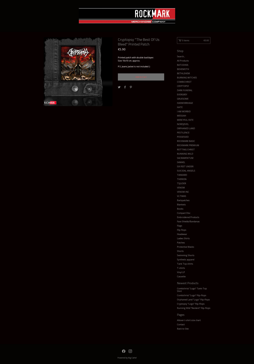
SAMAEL (181, 162)
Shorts (180, 251)
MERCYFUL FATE (185, 119)
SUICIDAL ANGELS (186, 170)
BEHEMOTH (183, 69)
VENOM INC (183, 191)
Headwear (182, 234)
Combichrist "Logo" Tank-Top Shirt (192, 290)
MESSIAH (181, 115)
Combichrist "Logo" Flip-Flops (191, 295)
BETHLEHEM (183, 73)
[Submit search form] (208, 56)
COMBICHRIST (184, 81)
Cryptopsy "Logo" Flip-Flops (191, 303)
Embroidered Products (188, 217)
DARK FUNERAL (184, 90)
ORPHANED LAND (186, 128)
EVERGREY (182, 94)
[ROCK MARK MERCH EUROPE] (127, 16)
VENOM (181, 187)
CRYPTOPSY (183, 86)
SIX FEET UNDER (185, 166)
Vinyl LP (181, 272)
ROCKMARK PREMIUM (188, 145)
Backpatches (183, 200)
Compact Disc (183, 213)
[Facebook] (123, 351)
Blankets (181, 204)
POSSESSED (183, 136)
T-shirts (181, 268)
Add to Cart (141, 76)
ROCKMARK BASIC (186, 141)
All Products (183, 60)
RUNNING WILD (185, 153)
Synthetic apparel (185, 259)
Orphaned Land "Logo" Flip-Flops (193, 299)
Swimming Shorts (185, 255)
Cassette (181, 276)
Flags (179, 225)
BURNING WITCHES (187, 77)
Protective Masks (185, 246)
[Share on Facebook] (125, 87)
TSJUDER (181, 183)
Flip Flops (181, 229)
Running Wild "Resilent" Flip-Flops (193, 308)
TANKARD (182, 174)
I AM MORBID (184, 111)
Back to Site (183, 328)
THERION (182, 179)
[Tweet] (119, 87)
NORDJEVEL (183, 124)
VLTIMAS (181, 196)
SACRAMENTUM (185, 158)
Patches (181, 242)
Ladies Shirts (183, 238)
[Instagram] (130, 351)
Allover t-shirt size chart (189, 320)
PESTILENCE (183, 132)
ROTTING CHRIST (186, 149)
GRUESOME (183, 98)
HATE (180, 107)
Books (180, 208)
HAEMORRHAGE (185, 103)
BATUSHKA (182, 64)
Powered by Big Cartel (127, 357)
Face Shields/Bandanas (188, 221)
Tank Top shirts (185, 263)
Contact (181, 324)
